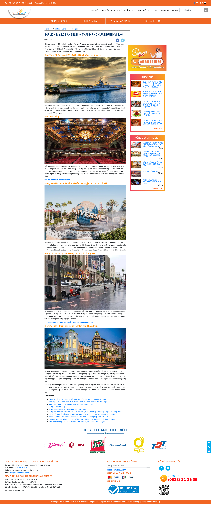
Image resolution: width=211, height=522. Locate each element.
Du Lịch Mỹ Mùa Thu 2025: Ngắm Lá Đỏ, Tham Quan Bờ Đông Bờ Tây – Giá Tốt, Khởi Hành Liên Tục (152, 84)
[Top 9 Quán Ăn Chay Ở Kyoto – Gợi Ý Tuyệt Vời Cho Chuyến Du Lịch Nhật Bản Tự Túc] (136, 104)
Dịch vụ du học (152, 21)
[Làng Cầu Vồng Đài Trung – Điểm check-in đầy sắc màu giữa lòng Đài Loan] (136, 145)
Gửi (148, 465)
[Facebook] (194, 3)
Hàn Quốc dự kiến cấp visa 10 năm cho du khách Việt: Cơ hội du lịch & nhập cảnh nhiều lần (83, 414)
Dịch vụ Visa (90, 21)
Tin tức (57, 29)
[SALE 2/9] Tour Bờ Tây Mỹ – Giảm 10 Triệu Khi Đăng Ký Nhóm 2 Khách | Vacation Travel (153, 94)
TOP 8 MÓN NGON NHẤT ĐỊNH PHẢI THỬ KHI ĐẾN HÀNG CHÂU (151, 113)
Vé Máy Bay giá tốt (121, 21)
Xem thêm (156, 129)
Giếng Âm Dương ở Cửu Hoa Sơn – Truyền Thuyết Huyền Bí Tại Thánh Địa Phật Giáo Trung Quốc (85, 412)
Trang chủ (48, 29)
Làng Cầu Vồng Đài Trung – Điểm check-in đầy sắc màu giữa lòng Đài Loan (77, 399)
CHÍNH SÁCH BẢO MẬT (117, 470)
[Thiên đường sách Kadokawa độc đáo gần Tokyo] (136, 182)
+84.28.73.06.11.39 (20, 468)
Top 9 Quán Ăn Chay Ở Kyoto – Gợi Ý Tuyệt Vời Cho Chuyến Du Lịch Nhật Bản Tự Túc (152, 104)
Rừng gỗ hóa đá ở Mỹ (57, 407)
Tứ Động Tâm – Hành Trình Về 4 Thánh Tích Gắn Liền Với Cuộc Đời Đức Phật (77, 402)
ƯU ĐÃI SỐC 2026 (58, 21)
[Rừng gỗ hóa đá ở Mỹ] (136, 173)
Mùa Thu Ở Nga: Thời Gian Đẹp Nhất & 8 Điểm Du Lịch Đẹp (71, 404)
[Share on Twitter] (123, 40)
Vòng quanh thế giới (70, 29)
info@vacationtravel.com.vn (20, 473)
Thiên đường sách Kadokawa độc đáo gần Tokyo (67, 409)
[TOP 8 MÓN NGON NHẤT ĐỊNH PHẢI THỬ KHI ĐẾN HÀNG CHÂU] (136, 114)
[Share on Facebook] (117, 40)
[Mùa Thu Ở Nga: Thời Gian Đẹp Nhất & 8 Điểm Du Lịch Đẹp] (136, 164)
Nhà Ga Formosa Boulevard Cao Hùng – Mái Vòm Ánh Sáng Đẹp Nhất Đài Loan (78, 417)
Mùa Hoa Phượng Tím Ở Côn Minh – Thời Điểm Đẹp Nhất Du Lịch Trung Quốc (78, 422)
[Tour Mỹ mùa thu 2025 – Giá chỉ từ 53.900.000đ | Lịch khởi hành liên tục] (136, 122)
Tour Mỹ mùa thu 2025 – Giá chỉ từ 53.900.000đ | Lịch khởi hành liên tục (152, 122)
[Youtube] (196, 3)
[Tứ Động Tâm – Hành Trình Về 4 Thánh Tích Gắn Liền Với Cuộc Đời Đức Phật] (136, 154)
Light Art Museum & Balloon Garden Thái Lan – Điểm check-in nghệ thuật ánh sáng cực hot (83, 419)
